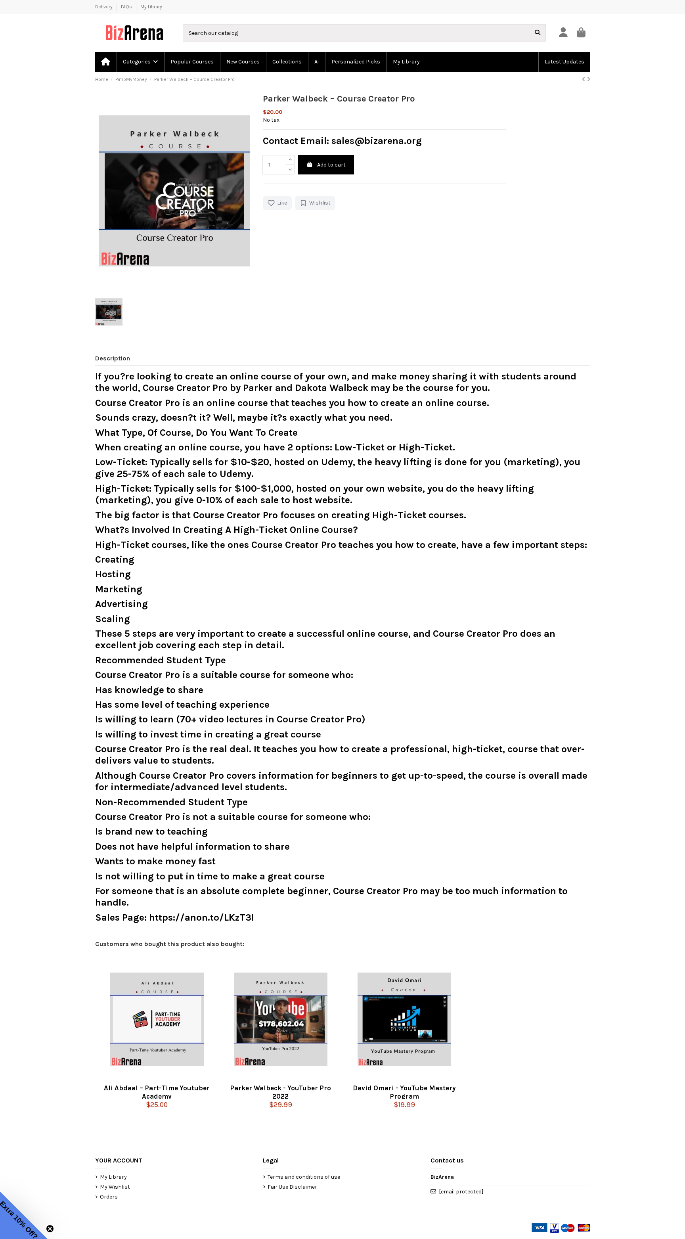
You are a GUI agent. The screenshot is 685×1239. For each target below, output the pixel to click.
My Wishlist (115, 1186)
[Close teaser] (50, 1229)
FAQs (127, 7)
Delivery (104, 7)
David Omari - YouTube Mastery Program (404, 1091)
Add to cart (331, 164)
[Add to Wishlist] (170, 1077)
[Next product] (588, 79)
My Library (151, 7)
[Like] (143, 1077)
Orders (109, 1196)
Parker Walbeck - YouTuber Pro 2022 (280, 1091)
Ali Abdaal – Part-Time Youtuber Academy (157, 1091)
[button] (140, 62)
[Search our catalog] (537, 33)
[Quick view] (157, 1077)
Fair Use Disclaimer (292, 1186)
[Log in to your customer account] (563, 33)
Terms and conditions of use (304, 1177)
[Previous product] (584, 79)
